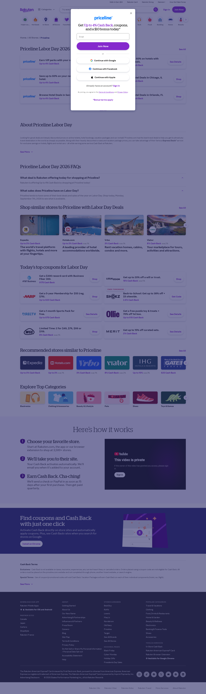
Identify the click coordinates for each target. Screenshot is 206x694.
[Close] (131, 13)
